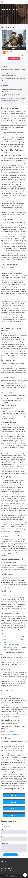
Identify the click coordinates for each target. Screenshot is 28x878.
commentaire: (4, 843)
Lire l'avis (14, 795)
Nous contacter (4, 870)
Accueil (2, 864)
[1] (3, 826)
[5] (10, 826)
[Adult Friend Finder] (6, 2)
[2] (4, 826)
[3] (6, 826)
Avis (7, 864)
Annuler (22, 855)
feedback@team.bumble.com (12, 734)
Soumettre (11, 855)
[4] (8, 826)
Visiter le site (14, 58)
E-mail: (3, 836)
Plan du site (13, 870)
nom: (2, 829)
